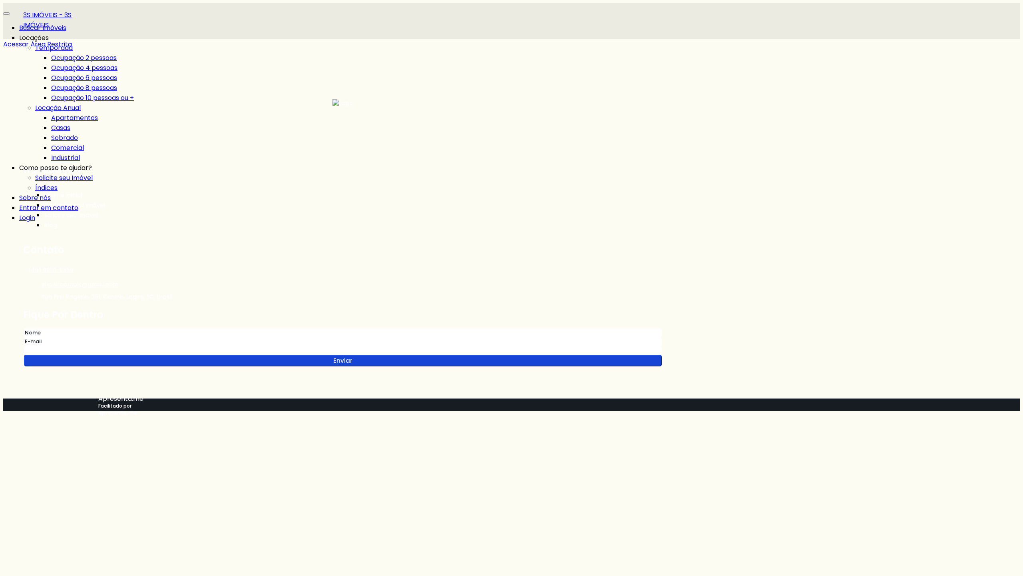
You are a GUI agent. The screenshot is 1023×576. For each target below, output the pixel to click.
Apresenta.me (120, 398)
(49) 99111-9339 (51, 270)
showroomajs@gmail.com (80, 284)
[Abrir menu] (6, 11)
